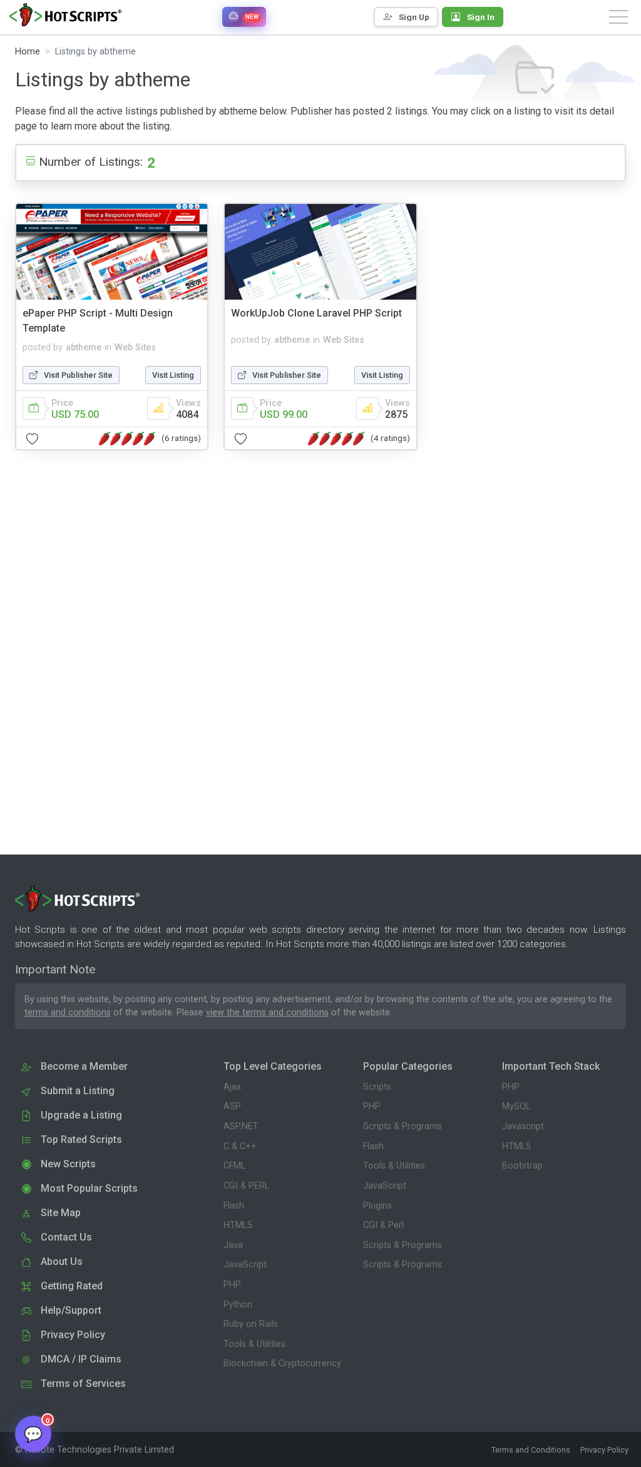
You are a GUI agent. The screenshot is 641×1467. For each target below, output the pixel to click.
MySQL (516, 1106)
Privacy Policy (604, 1449)
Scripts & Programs (402, 1126)
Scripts (377, 1087)
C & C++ (240, 1146)
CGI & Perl (383, 1225)
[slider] (127, 438)
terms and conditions (67, 1012)
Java (233, 1245)
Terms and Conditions (530, 1449)
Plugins (377, 1206)
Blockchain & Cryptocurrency (282, 1363)
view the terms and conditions (267, 1012)
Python (237, 1304)
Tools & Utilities (254, 1344)
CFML (234, 1165)
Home (27, 51)
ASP (232, 1106)
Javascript (523, 1126)
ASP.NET (241, 1126)
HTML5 (237, 1225)
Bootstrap (522, 1165)
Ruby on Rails (250, 1324)
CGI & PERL (246, 1185)
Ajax (232, 1087)
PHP (232, 1284)
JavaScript (245, 1264)
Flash (233, 1206)
